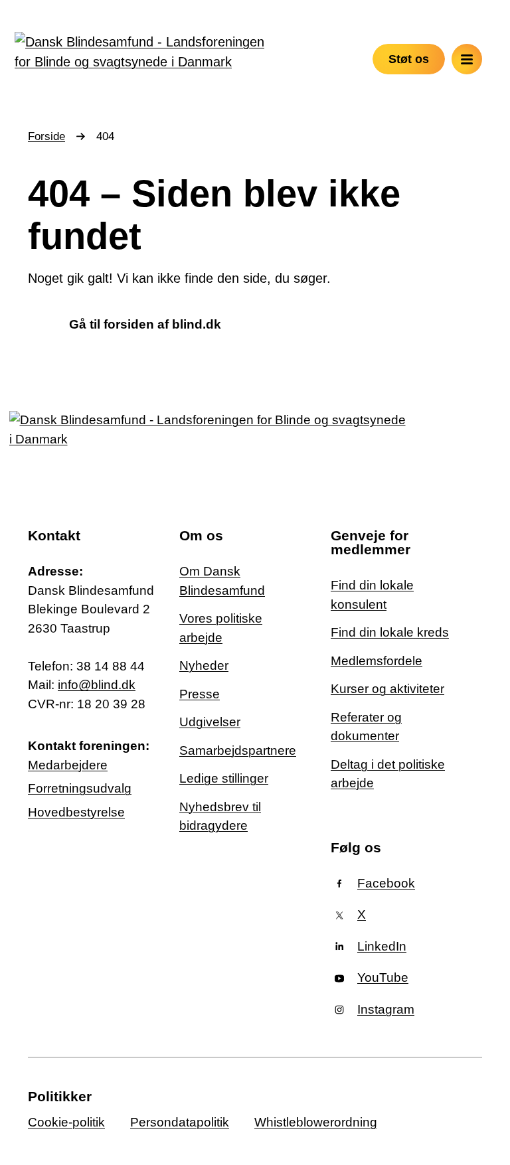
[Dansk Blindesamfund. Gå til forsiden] (140, 52)
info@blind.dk (96, 685)
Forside (46, 136)
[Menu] (467, 59)
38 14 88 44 (110, 666)
